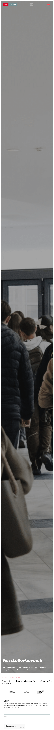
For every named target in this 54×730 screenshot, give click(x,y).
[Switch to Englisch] (49, 4)
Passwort (6, 716)
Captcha (6, 722)
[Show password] (49, 719)
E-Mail (5, 710)
